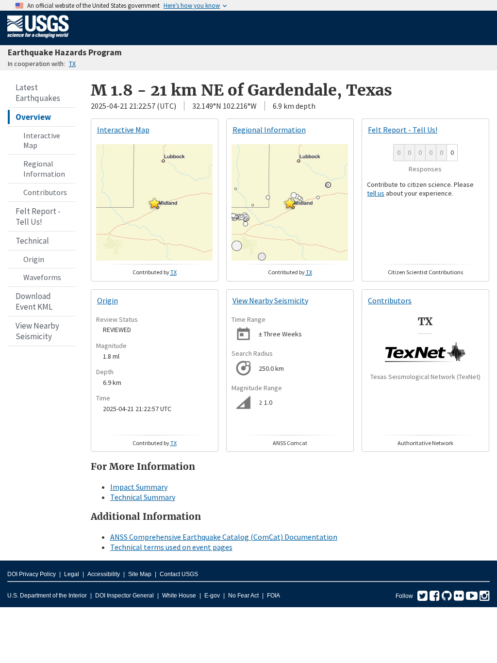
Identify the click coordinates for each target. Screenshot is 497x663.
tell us (375, 193)
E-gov (212, 595)
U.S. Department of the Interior (47, 595)
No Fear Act (243, 595)
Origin (33, 259)
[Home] (38, 40)
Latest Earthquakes (38, 92)
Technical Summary (142, 497)
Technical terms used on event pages (171, 547)
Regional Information (44, 169)
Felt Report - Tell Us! (38, 216)
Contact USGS (179, 574)
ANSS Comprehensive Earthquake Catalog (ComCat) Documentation (223, 537)
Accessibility (103, 574)
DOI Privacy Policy (31, 574)
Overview (33, 117)
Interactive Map (41, 140)
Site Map (139, 574)
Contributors (45, 192)
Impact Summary (138, 487)
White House (179, 595)
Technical (32, 240)
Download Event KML (34, 301)
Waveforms (42, 277)
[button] (154, 203)
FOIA (273, 595)
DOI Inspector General (124, 595)
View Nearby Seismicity (37, 331)
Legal (71, 574)
